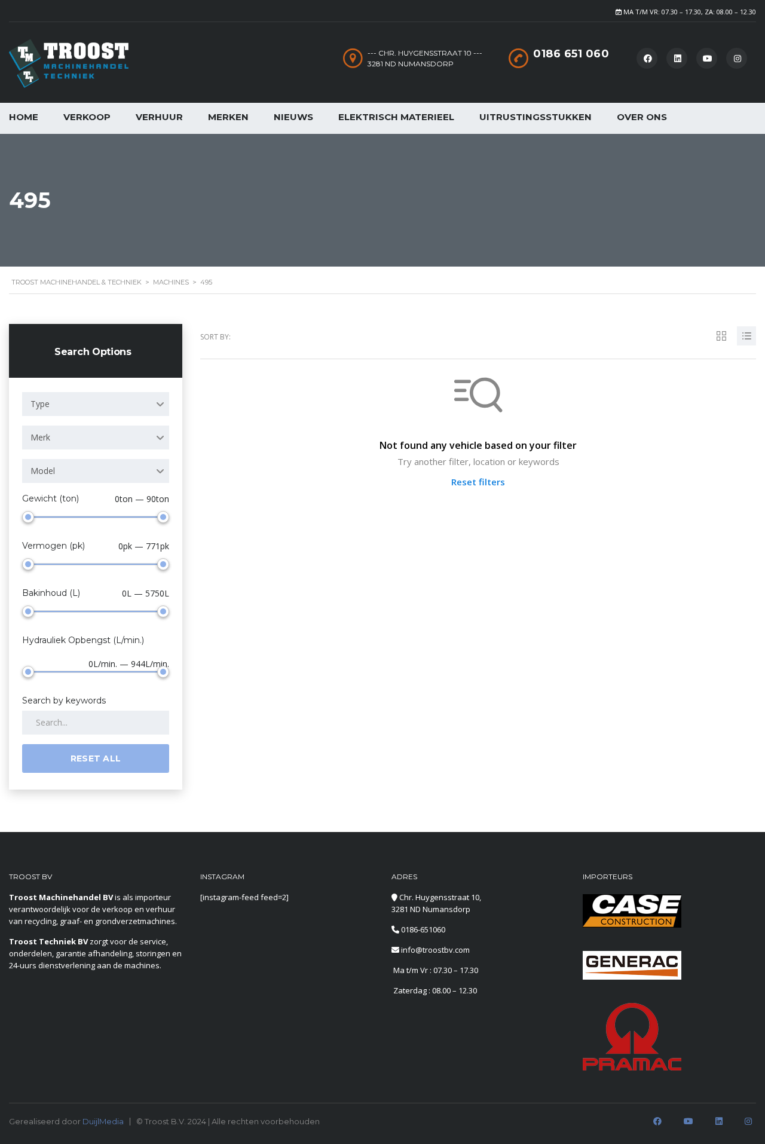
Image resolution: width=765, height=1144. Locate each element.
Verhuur (159, 117)
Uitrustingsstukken (535, 117)
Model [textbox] (42, 470)
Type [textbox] (40, 403)
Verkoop (87, 117)
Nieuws (293, 117)
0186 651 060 (571, 53)
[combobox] (95, 404)
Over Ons (642, 117)
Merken (228, 117)
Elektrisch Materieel (396, 117)
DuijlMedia (103, 1121)
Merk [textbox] (40, 437)
